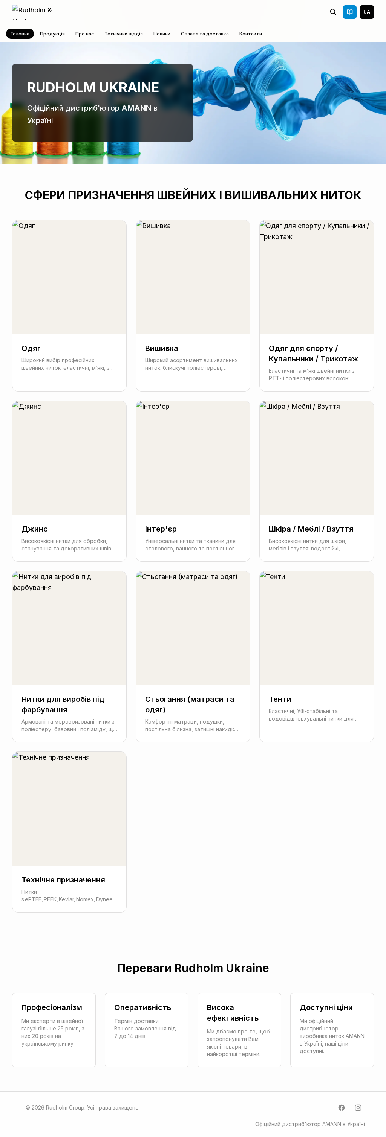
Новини (161, 34)
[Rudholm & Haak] (41, 12)
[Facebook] (341, 1107)
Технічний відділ (123, 34)
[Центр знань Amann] (350, 12)
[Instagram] (358, 1107)
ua (366, 12)
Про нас (84, 34)
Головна (20, 34)
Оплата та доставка (205, 34)
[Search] (333, 12)
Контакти (250, 34)
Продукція (52, 34)
